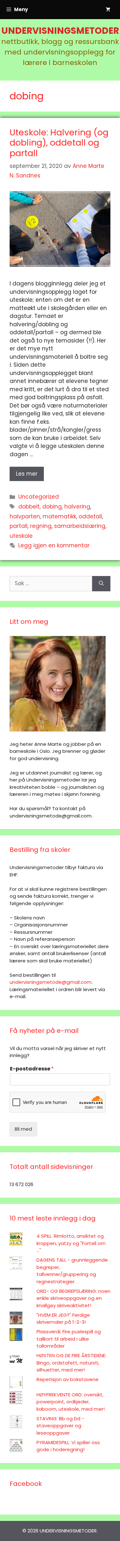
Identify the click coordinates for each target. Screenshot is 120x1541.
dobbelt (29, 506)
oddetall (90, 516)
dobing (52, 506)
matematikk (59, 516)
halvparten (25, 516)
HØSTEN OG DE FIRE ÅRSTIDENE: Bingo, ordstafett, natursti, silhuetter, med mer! (71, 1362)
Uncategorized (38, 496)
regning (41, 526)
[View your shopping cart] (108, 9)
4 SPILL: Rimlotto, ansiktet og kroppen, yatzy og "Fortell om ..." (71, 1243)
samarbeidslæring (79, 526)
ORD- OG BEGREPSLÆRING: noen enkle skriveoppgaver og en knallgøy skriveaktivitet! (73, 1298)
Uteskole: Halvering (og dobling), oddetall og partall (59, 142)
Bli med (23, 1129)
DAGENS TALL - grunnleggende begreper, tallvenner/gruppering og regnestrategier (72, 1271)
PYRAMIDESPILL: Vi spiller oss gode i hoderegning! (68, 1446)
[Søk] (101, 583)
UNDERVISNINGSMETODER (60, 31)
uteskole (21, 536)
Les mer (26, 474)
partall (19, 526)
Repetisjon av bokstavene (67, 1379)
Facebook (26, 1483)
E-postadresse (32, 1069)
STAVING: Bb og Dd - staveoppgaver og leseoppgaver (60, 1425)
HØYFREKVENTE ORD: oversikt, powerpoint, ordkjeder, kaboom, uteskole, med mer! (70, 1401)
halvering (77, 506)
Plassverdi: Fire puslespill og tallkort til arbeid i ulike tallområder (68, 1338)
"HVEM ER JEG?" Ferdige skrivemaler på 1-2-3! (63, 1319)
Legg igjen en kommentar (54, 545)
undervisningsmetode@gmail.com (51, 982)
